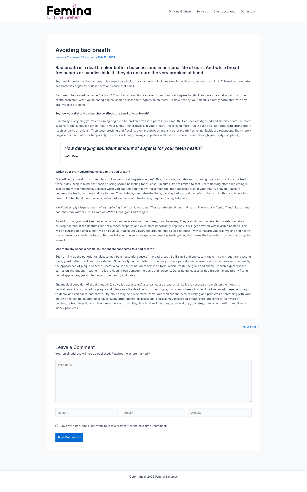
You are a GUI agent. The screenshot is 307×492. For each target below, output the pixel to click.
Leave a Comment (67, 57)
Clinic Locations (224, 11)
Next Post (251, 327)
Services (202, 11)
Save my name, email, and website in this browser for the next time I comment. (113, 426)
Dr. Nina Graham (180, 11)
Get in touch (249, 11)
